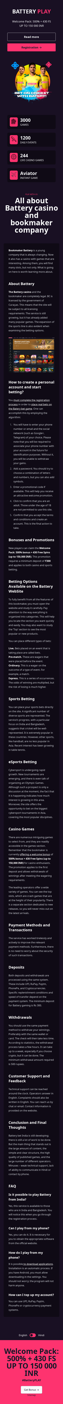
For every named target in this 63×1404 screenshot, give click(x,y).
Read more (31, 37)
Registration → (31, 47)
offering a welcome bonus (35, 854)
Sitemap (31, 1395)
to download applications (38, 1264)
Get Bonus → (31, 1389)
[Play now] (31, 82)
